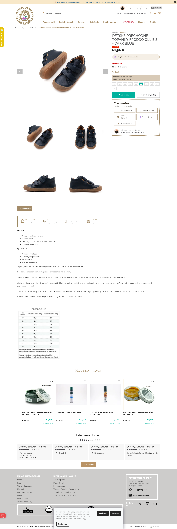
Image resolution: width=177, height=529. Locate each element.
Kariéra (20, 483)
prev (19, 401)
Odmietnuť (102, 513)
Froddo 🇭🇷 (123, 32)
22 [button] (130, 84)
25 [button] (146, 84)
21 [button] (125, 84)
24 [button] (141, 84)
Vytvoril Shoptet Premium (138, 526)
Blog (144, 13)
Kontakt (125, 13)
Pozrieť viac (25, 420)
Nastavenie (62, 524)
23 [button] (136, 84)
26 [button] (152, 84)
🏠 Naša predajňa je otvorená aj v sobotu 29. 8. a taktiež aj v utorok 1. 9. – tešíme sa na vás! (87, 2)
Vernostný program (24, 486)
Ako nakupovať (59, 480)
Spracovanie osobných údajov (64, 495)
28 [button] (114, 88)
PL (157, 8)
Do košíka (125, 95)
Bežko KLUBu (134, 57)
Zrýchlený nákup (149, 95)
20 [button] (120, 84)
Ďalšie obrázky (25, 209)
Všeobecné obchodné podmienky (66, 489)
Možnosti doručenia (119, 67)
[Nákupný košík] (160, 13)
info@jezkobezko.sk (143, 9)
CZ (155, 8)
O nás (119, 13)
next (158, 401)
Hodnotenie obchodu (88, 435)
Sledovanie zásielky (24, 502)
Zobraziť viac (88, 465)
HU (160, 8)
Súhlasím (115, 513)
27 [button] (157, 84)
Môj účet (20, 489)
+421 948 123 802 (131, 9)
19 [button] (114, 84)
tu (85, 519)
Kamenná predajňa (135, 13)
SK (152, 8)
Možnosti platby (59, 483)
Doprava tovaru (59, 486)
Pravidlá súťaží (22, 498)
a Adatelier (154, 526)
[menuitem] (49, 22)
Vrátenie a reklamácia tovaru (64, 492)
